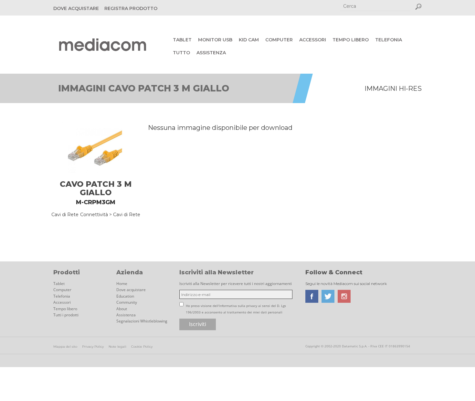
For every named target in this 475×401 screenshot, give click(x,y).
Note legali (117, 346)
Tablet (182, 40)
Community (126, 302)
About (121, 308)
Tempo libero (350, 40)
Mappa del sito (65, 346)
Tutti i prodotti (66, 315)
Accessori (312, 40)
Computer (279, 40)
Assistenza (211, 53)
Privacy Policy (93, 346)
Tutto (181, 53)
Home (121, 283)
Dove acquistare (131, 289)
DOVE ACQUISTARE (76, 8)
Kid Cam (249, 40)
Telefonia (388, 40)
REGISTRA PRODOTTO (130, 8)
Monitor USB (215, 40)
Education (125, 296)
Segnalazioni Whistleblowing (141, 321)
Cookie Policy (142, 346)
